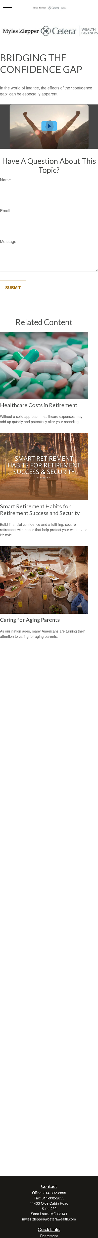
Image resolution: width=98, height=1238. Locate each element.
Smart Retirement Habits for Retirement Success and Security (40, 509)
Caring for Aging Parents (30, 619)
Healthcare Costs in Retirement (38, 405)
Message (8, 241)
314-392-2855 (54, 1192)
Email (5, 210)
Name (5, 180)
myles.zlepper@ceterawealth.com (49, 1218)
